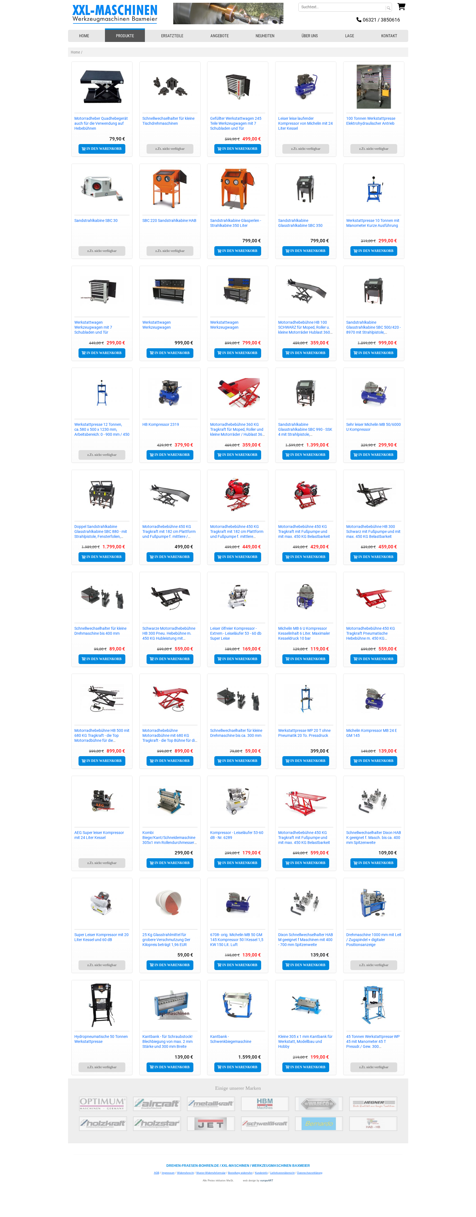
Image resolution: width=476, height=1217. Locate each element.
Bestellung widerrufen (240, 1172)
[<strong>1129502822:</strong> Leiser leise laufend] (305, 87)
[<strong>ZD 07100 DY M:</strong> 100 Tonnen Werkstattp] (373, 87)
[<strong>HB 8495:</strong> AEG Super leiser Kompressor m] (101, 801)
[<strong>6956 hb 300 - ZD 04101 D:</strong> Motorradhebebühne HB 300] (373, 495)
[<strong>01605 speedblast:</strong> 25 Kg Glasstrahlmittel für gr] (170, 903)
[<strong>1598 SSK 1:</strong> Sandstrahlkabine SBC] (101, 189)
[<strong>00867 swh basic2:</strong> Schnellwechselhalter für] (101, 597)
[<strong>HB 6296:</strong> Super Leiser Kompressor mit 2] (101, 903)
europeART (266, 1180)
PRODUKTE (125, 35)
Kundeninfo (261, 1172)
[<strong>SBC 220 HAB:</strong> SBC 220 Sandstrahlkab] (170, 189)
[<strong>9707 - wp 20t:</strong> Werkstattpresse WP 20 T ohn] (305, 699)
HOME (84, 35)
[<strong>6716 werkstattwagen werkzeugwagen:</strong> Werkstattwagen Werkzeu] (101, 291)
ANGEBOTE (219, 35)
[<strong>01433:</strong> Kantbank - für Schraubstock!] (170, 1005)
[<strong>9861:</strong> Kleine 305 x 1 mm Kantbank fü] (305, 1005)
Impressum (168, 1172)
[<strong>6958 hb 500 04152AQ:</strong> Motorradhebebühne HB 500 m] (101, 699)
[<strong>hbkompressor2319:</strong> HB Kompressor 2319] (170, 393)
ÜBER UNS (310, 35)
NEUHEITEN (265, 35)
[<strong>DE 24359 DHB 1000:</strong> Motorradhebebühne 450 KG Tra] (305, 801)
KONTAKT (389, 35)
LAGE (349, 35)
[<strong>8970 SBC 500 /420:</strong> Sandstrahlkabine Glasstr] (373, 291)
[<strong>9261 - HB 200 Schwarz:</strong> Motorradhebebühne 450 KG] (170, 495)
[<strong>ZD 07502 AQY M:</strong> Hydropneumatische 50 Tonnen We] (101, 1005)
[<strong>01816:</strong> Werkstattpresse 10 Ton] (373, 189)
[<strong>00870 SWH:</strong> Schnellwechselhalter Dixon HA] (373, 801)
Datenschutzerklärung (309, 1172)
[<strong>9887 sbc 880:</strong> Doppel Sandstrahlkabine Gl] (101, 495)
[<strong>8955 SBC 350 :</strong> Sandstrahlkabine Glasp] (237, 189)
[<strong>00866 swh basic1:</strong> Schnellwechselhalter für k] (237, 699)
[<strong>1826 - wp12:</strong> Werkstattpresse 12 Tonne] (101, 393)
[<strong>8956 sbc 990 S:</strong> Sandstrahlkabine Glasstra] (305, 393)
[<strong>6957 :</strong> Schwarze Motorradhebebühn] (170, 597)
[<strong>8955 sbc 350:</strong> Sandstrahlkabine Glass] (305, 189)
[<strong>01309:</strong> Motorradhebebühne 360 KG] (237, 393)
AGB (156, 1172)
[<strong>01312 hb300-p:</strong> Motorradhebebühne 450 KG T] (373, 597)
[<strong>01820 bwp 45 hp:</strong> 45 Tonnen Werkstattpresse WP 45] (373, 1005)
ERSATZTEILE (172, 35)
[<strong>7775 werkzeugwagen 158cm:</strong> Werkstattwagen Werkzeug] (237, 291)
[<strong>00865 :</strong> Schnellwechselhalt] (170, 87)
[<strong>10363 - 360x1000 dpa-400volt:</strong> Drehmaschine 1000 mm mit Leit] (373, 903)
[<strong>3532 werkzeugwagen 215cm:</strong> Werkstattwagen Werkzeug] (170, 291)
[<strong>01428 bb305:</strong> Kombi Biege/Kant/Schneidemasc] (170, 801)
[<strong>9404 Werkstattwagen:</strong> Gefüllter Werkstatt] (237, 87)
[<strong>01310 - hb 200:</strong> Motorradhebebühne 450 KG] (237, 495)
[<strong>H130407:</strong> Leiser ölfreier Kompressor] (237, 597)
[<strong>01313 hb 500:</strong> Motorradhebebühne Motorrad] (170, 699)
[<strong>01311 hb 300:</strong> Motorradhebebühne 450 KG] (305, 495)
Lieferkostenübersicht (282, 1172)
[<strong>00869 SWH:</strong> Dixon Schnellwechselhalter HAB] (305, 903)
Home (75, 52)
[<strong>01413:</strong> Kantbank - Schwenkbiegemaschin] (237, 1005)
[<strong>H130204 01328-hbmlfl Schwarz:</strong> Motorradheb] (101, 87)
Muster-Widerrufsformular (211, 1172)
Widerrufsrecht (185, 1172)
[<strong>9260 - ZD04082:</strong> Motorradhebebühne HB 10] (305, 291)
